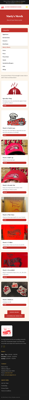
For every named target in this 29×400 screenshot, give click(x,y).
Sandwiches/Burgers (8, 63)
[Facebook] (1, 346)
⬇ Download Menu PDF (14, 316)
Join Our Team (4, 383)
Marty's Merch (6, 47)
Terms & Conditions (6, 390)
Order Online (14, 312)
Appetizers (5, 34)
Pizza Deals (6, 56)
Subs (4, 66)
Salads (4, 60)
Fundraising (4, 385)
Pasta (4, 50)
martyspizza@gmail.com (10, 375)
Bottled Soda (6, 37)
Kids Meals (5, 44)
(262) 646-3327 (19, 3)
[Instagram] (4, 346)
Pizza (4, 53)
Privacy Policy (4, 388)
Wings (4, 69)
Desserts (5, 40)
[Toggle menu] (26, 7)
